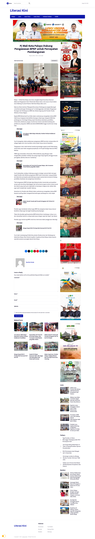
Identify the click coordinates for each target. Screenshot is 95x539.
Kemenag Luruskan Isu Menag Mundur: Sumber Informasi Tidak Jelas (71, 458)
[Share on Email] (34, 251)
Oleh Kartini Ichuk (18, 61)
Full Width (50, 527)
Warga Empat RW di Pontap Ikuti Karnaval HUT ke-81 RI (37, 228)
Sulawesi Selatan (47, 17)
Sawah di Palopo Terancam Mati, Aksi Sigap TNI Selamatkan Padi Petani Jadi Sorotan (36, 356)
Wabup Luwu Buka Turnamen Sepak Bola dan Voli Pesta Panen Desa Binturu (75, 399)
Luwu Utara (37, 17)
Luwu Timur (27, 17)
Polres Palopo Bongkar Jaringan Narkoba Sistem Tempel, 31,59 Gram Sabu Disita (75, 493)
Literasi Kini (19, 11)
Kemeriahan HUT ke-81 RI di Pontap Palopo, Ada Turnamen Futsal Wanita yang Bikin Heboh (38, 166)
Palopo (13, 17)
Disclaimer (40, 527)
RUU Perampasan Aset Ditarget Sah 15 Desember (71, 452)
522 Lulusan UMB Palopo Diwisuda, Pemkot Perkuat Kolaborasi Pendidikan (39, 134)
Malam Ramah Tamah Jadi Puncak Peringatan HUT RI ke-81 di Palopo (38, 202)
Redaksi (40, 532)
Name (16, 294)
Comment (17, 277)
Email (16, 300)
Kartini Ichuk (30, 262)
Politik (56, 17)
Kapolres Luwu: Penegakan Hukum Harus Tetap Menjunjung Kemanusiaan (75, 408)
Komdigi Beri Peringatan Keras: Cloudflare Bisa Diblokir (74, 502)
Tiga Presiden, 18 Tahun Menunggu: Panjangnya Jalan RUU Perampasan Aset (71, 439)
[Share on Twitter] (29, 251)
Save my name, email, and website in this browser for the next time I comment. (33, 312)
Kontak (40, 529)
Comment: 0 (54, 60)
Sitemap (50, 532)
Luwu (19, 17)
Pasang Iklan (51, 529)
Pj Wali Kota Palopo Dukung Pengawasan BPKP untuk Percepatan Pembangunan (36, 49)
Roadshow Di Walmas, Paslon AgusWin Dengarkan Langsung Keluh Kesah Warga (75, 511)
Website (16, 306)
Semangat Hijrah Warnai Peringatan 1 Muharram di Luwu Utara (75, 484)
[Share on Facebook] (26, 251)
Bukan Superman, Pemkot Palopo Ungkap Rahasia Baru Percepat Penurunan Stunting (51, 356)
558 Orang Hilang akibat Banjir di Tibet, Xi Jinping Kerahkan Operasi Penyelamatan (72, 446)
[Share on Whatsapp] (32, 251)
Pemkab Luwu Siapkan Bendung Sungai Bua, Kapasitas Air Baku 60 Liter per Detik (75, 427)
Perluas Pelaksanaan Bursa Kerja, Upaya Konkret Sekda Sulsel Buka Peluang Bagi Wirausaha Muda (75, 476)
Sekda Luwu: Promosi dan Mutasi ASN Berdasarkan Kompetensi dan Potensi (75, 391)
